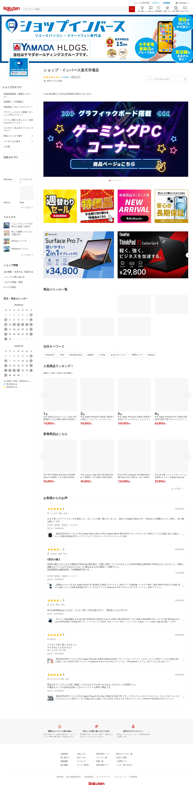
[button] (182, 3)
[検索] (132, 9)
